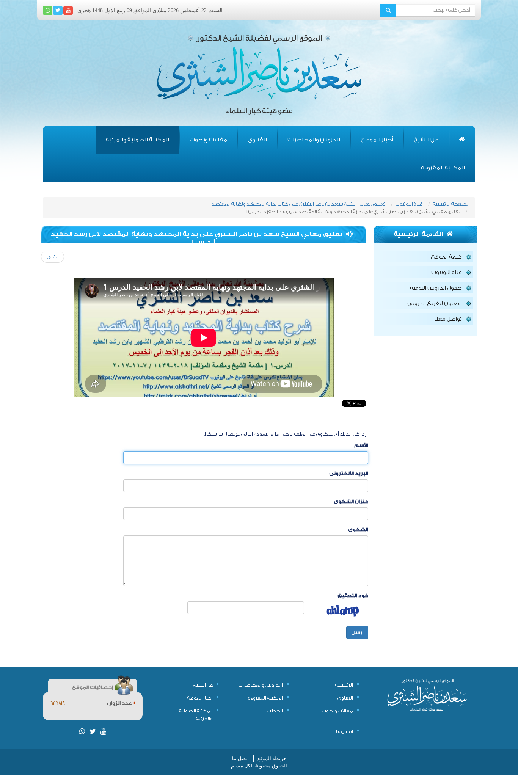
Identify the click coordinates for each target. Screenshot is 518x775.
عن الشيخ (426, 139)
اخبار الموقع (200, 698)
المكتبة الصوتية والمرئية (137, 139)
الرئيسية (344, 685)
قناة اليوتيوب (409, 204)
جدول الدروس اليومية (436, 288)
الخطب (275, 711)
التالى (52, 256)
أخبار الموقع (377, 139)
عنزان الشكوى (351, 501)
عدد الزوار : (120, 703)
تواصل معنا (448, 319)
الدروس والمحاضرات (313, 139)
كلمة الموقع (446, 257)
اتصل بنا (344, 731)
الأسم (361, 445)
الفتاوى (257, 139)
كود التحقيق (352, 595)
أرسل (357, 632)
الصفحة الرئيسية (451, 204)
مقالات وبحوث (208, 139)
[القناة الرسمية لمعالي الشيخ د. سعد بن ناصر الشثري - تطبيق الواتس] (47, 10)
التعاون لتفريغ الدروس (434, 304)
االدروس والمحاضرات (261, 685)
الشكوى (358, 529)
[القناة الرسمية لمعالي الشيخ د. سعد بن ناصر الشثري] (68, 10)
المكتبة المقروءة (443, 168)
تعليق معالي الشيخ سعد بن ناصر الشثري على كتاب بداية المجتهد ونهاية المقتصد (299, 204)
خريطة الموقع (271, 758)
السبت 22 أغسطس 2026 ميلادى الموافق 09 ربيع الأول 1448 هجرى (150, 10)
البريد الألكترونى (348, 473)
